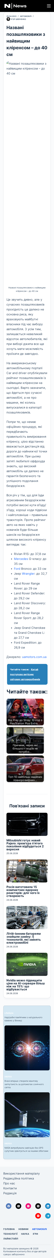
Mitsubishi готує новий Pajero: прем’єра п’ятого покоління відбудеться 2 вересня (25, 845)
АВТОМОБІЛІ (26, 16)
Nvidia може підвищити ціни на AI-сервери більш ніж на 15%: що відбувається (25, 985)
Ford (17, 568)
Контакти (10, 1188)
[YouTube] (38, 1216)
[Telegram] (48, 1216)
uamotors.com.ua (34, 657)
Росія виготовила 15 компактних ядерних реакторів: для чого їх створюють (23, 891)
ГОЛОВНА (9, 1229)
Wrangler (28, 573)
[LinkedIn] (48, 1206)
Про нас (9, 1183)
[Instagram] (28, 1206)
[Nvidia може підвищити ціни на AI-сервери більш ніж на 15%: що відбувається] (27, 964)
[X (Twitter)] (18, 1206)
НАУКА (8, 1076)
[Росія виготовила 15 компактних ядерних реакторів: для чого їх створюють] (27, 871)
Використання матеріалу (21, 1173)
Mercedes (21, 559)
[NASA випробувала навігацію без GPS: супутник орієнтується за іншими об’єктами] (27, 1114)
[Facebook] (9, 1206)
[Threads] (38, 1206)
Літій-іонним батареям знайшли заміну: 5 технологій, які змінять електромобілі (23, 938)
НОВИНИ (23, 1229)
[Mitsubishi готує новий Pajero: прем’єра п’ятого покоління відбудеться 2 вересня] (27, 824)
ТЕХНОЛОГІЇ (10, 1233)
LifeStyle (8, 1013)
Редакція (9, 1193)
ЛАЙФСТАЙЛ (10, 1238)
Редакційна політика (18, 1178)
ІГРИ (35, 1233)
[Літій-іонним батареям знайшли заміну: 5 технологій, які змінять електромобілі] (27, 917)
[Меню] (49, 6)
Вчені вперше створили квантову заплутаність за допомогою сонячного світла (24, 1084)
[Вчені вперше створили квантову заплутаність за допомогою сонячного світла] (27, 1047)
